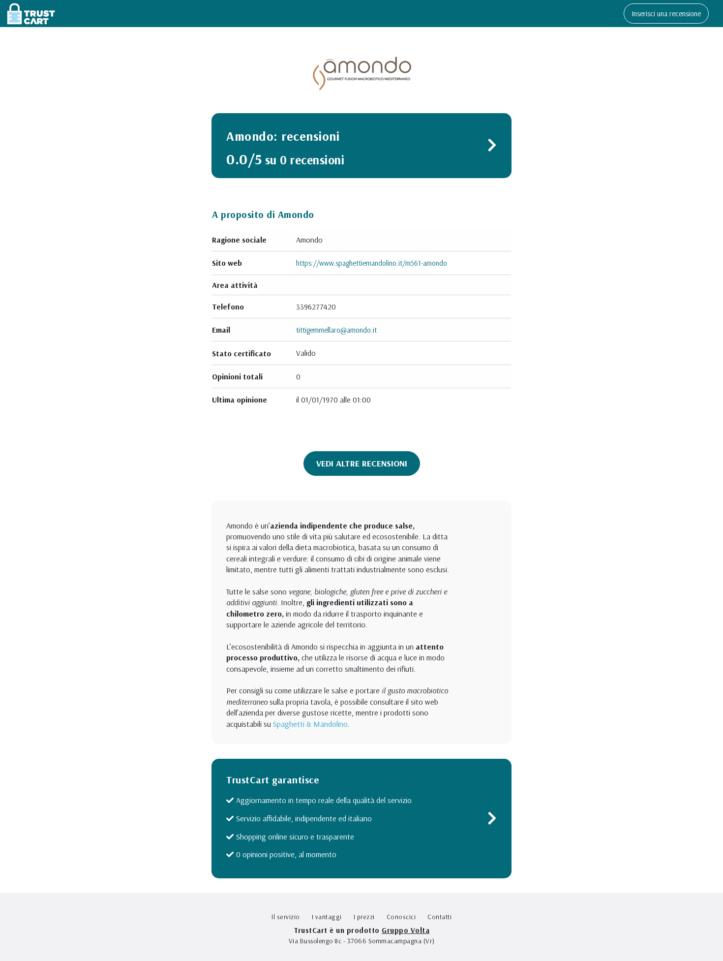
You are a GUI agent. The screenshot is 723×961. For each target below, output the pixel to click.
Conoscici (401, 917)
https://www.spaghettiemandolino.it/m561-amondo (371, 263)
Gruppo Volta (405, 930)
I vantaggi (327, 917)
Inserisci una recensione (666, 13)
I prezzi (364, 917)
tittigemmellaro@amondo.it (336, 330)
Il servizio (285, 917)
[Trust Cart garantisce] (492, 820)
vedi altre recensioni (361, 463)
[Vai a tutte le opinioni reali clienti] (492, 147)
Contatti (439, 917)
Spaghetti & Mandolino (310, 724)
